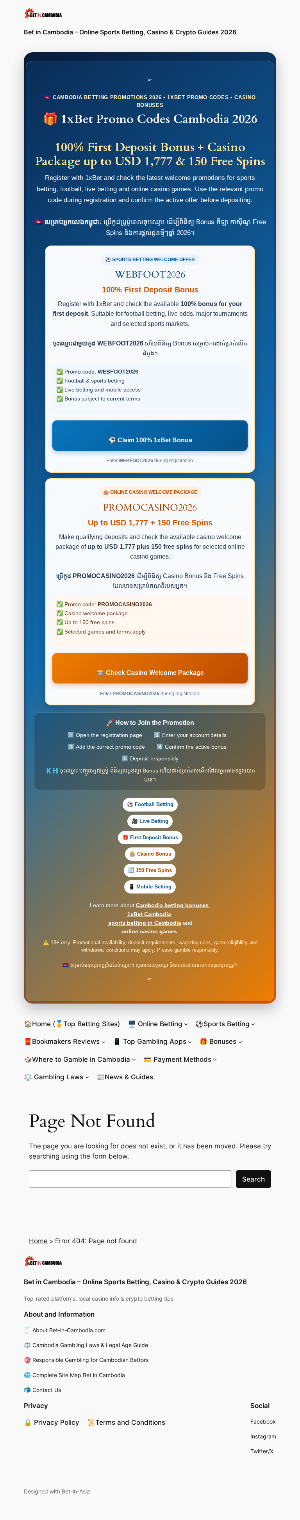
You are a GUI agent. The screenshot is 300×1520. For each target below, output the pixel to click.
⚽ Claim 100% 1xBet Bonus (150, 440)
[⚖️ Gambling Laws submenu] (87, 1077)
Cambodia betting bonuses (172, 905)
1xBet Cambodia (149, 914)
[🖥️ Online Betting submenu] (186, 1024)
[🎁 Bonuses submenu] (240, 1041)
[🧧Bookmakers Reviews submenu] (103, 1041)
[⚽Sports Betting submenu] (253, 1024)
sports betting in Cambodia (144, 923)
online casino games (149, 931)
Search (253, 1179)
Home (38, 1241)
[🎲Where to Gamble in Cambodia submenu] (134, 1059)
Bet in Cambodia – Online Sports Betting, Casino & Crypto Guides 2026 (130, 32)
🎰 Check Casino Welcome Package (150, 672)
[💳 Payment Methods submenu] (215, 1059)
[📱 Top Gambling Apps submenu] (190, 1041)
